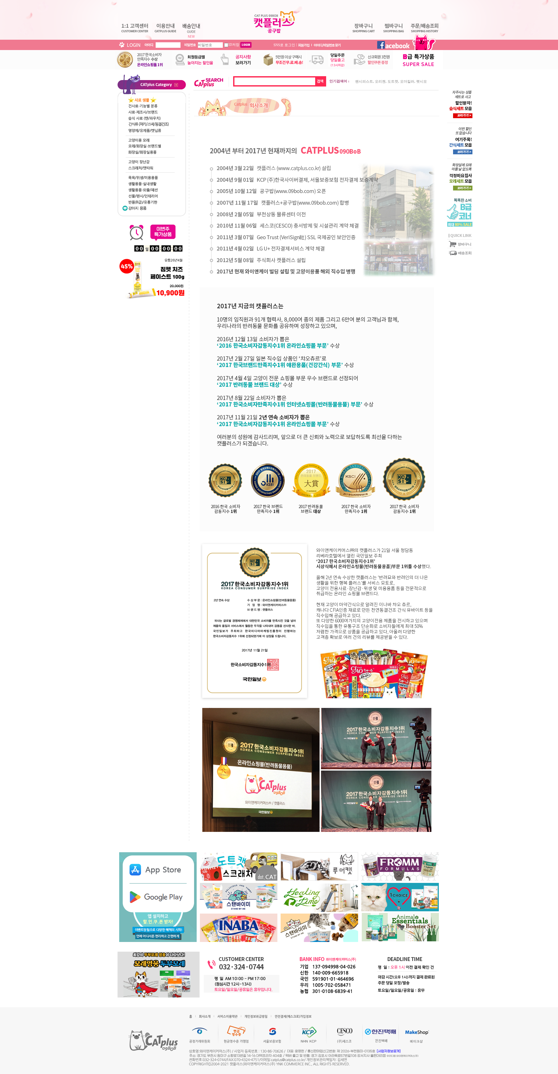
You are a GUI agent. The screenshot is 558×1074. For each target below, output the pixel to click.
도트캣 (393, 81)
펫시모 (421, 81)
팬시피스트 (364, 81)
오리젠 (380, 81)
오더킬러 (407, 81)
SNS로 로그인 (284, 44)
